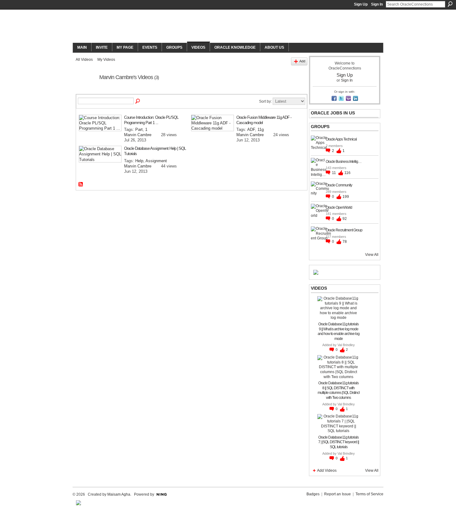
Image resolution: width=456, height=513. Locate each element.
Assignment (156, 160)
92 (344, 218)
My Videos (106, 59)
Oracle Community (339, 185)
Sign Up (361, 4)
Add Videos (327, 470)
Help (139, 160)
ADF (251, 129)
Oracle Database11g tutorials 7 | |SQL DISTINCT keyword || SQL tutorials (338, 442)
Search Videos (138, 101)
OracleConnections (158, 27)
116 (347, 173)
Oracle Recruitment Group (344, 230)
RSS (81, 184)
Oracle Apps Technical (341, 139)
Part (139, 129)
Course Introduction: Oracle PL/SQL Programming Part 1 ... (151, 120)
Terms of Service (369, 494)
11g (260, 129)
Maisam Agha (118, 494)
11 (334, 173)
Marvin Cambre (137, 134)
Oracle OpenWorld (339, 207)
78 (344, 241)
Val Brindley (346, 345)
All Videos (84, 59)
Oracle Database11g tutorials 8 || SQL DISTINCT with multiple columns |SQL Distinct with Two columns (339, 390)
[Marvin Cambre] (86, 91)
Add (302, 61)
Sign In (377, 4)
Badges (313, 494)
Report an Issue (337, 494)
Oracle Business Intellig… (343, 161)
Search (450, 4)
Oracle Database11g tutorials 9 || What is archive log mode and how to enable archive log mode (339, 331)
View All (371, 254)
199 (345, 196)
